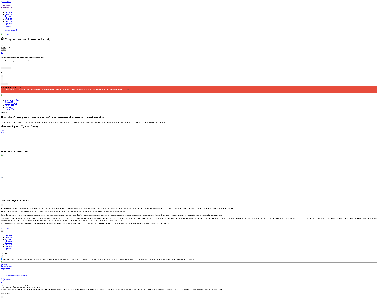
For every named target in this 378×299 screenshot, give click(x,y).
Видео (8, 16)
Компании (8, 19)
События (9, 23)
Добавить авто (6, 68)
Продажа (9, 18)
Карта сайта (7, 281)
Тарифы (3, 269)
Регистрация (6, 5)
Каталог (9, 25)
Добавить (4, 83)
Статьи (8, 27)
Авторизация (7, 7)
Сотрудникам (5, 268)
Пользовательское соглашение (15, 274)
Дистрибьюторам (6, 266)
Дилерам (4, 264)
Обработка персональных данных (16, 275)
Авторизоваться (10, 30)
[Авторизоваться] (1, 85)
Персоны (9, 21)
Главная (9, 12)
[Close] (2, 231)
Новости (9, 14)
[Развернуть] (2, 205)
